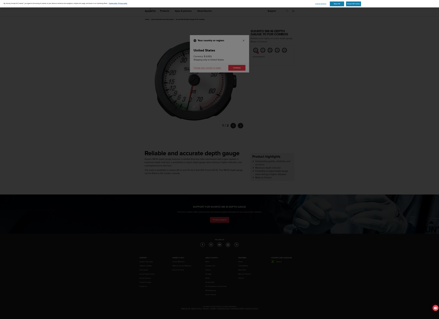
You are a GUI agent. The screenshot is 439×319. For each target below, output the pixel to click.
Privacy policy (122, 3)
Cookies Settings (320, 4)
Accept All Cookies (353, 4)
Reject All (337, 4)
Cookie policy (113, 3)
